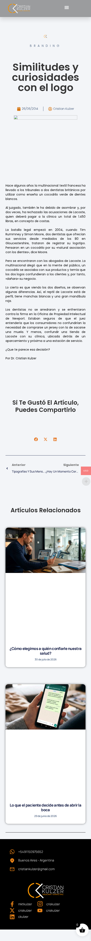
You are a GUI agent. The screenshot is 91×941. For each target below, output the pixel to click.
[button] (66, 7)
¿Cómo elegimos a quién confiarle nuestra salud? (45, 651)
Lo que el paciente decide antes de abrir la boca (45, 807)
